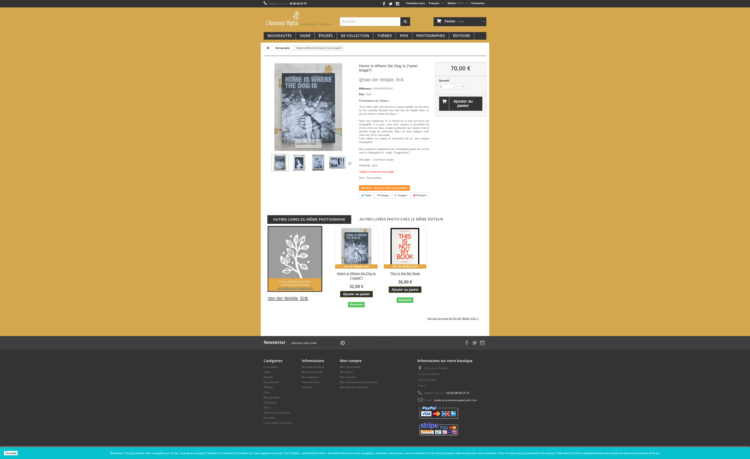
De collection (355, 35)
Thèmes (384, 35)
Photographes (430, 35)
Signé (305, 35)
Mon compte (351, 360)
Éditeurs (461, 35)
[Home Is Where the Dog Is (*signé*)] (299, 162)
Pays (404, 35)
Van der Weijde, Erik (381, 79)
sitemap (306, 387)
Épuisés (326, 35)
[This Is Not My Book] (405, 247)
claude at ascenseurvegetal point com (455, 400)
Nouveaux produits (313, 367)
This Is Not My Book (405, 273)
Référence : (365, 88)
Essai (267, 407)
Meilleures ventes (312, 372)
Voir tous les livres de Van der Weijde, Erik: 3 (453, 318)
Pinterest (420, 195)
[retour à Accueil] (267, 48)
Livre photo (271, 367)
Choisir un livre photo (277, 412)
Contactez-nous (415, 3)
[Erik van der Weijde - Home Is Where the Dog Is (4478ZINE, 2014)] (280, 162)
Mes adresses (348, 377)
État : (362, 94)
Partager (384, 195)
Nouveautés (280, 35)
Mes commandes (350, 367)
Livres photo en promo (277, 422)
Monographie (272, 397)
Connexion (477, 3)
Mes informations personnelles (358, 382)
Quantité (444, 80)
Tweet (367, 195)
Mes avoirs (346, 372)
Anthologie (270, 402)
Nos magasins (310, 377)
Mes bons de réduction (354, 387)
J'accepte (11, 453)
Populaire (269, 417)
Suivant (350, 163)
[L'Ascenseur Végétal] (299, 18)
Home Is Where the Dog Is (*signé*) (356, 276)
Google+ (402, 195)
